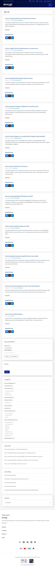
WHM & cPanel (8, 433)
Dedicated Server (8, 422)
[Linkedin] (12, 37)
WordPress (7, 402)
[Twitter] (20, 542)
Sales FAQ (19, 138)
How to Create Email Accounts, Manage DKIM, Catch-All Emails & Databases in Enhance (23, 456)
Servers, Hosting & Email (9, 419)
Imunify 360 (7, 415)
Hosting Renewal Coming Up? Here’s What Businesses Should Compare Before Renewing (21, 490)
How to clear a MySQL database (14, 314)
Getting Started (7, 400)
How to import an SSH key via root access (16, 166)
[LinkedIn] (31, 542)
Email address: (8, 350)
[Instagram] (35, 542)
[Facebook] (6, 37)
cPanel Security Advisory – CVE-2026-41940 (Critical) (15, 449)
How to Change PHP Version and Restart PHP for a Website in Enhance (20, 453)
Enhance (7, 393)
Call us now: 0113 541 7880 (8, 1)
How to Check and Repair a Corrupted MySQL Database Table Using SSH (25, 136)
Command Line (7, 385)
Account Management (9, 383)
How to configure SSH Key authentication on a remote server (21, 48)
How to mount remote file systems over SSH (17, 226)
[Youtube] (27, 542)
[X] (9, 37)
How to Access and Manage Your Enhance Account (15, 463)
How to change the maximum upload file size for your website (21, 256)
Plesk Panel (7, 394)
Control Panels (7, 388)
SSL (5, 417)
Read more (4, 523)
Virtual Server (8, 431)
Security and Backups (18, 20)
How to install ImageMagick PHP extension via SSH (19, 196)
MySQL (15, 138)
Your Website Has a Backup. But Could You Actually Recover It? (16, 478)
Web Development (17, 258)
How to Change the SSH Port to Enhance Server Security (20, 18)
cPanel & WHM (8, 391)
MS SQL (6, 426)
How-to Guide (7, 405)
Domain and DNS (8, 397)
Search (6, 364)
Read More (7, 29)
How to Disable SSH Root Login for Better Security (19, 78)
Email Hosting (8, 424)
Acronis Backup (8, 413)
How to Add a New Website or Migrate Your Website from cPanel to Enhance (21, 460)
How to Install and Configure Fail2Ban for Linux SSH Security (21, 106)
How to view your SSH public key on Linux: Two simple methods (22, 286)
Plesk (6, 430)
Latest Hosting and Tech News (10, 475)
